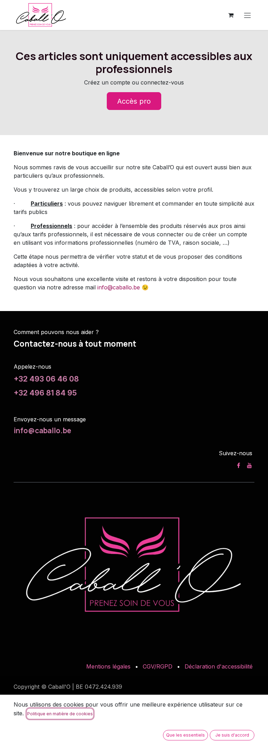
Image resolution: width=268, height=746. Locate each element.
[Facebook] (238, 465)
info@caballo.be (118, 287)
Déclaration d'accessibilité (219, 666)
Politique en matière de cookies (60, 713)
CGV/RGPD (157, 666)
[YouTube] (249, 465)
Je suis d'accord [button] (232, 735)
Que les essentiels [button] (185, 735)
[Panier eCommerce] (231, 15)
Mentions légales (108, 666)
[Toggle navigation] (247, 15)
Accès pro (134, 101)
